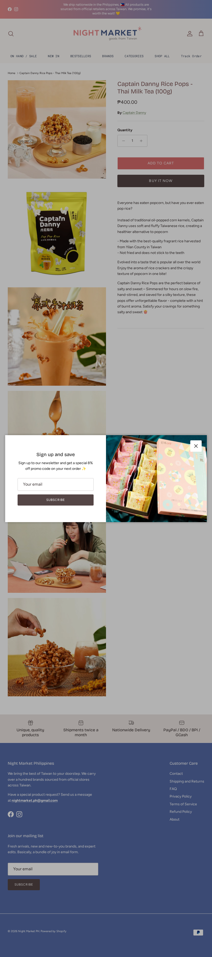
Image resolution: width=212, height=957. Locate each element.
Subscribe (55, 500)
